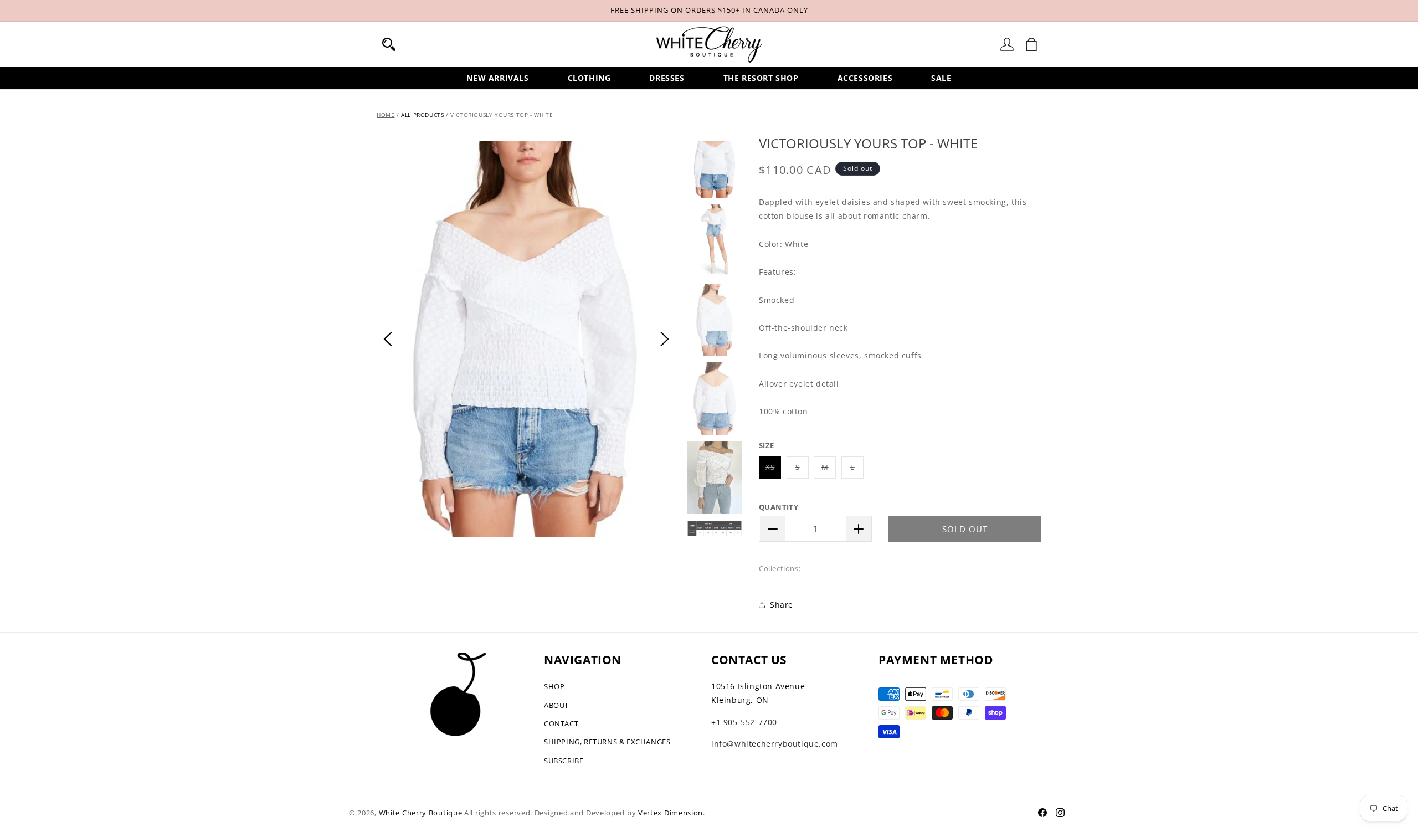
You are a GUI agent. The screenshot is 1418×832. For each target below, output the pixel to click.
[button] (389, 44)
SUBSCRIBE (563, 761)
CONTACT (561, 723)
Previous (388, 339)
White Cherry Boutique (421, 813)
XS (773, 470)
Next (665, 339)
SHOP (554, 686)
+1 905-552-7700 (744, 722)
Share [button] (781, 604)
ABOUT (556, 705)
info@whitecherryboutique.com (774, 743)
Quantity (778, 507)
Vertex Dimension (670, 813)
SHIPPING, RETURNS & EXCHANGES (607, 742)
